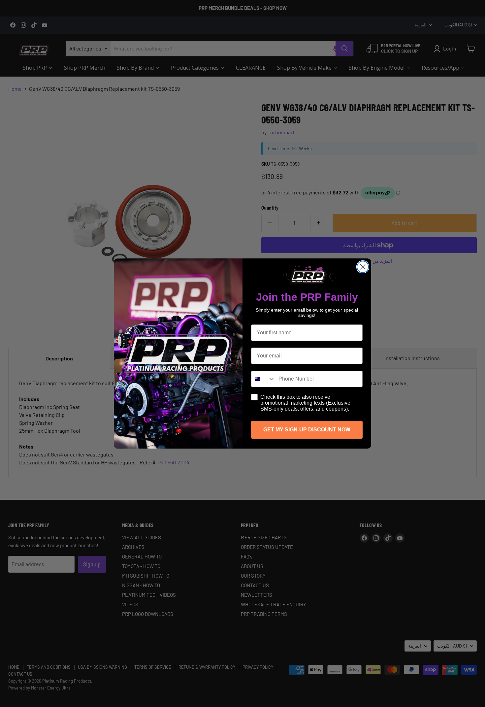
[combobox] (263, 379)
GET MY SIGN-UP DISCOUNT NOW (306, 429)
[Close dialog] (363, 267)
